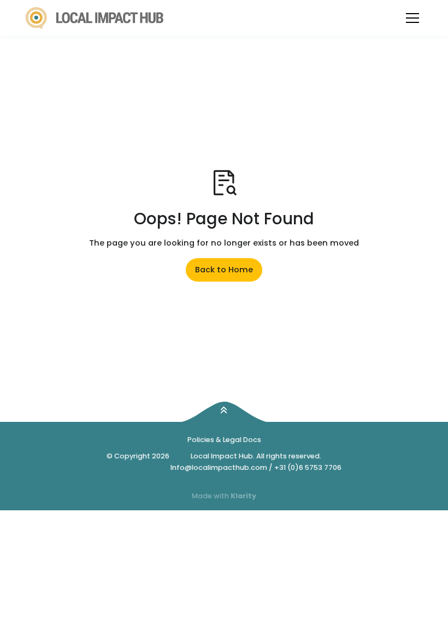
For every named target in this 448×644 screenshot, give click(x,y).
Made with (224, 496)
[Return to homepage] (94, 18)
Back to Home (224, 269)
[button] (412, 18)
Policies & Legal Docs (224, 439)
